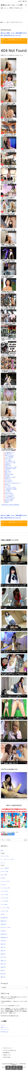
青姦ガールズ (7, 478)
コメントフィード (5, 1029)
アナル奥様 (7, 490)
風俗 (3, 970)
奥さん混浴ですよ (8, 481)
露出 (3, 964)
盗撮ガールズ (7, 472)
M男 (2, 850)
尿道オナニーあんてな (9, 455)
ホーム (3, 22)
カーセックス (5, 881)
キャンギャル (5, 888)
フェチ (4, 904)
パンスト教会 (7, 491)
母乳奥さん (7, 484)
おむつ (4, 874)
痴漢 (3, 950)
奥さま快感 (7, 475)
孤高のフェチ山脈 (8, 500)
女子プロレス (5, 927)
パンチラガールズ (8, 480)
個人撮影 (4, 917)
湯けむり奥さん (8, 471)
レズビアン (4, 911)
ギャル (3, 884)
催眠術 (4, 921)
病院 (3, 947)
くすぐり (4, 891)
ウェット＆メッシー (7, 859)
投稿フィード (4, 1027)
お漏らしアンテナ (8, 458)
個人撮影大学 (7, 464)
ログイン (3, 1025)
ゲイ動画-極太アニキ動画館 (11, 488)
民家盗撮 (4, 937)
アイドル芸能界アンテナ (10, 461)
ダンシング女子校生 (9, 499)
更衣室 (4, 934)
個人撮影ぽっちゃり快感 (10, 477)
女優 (3, 924)
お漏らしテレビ (8, 465)
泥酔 (3, 944)
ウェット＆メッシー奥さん (10, 487)
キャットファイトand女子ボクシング (13, 483)
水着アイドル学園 (8, 493)
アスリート (5, 856)
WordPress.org (4, 1031)
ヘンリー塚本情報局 (9, 456)
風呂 (3, 973)
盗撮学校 (7, 502)
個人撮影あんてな (8, 453)
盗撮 (3, 954)
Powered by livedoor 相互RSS (10, 504)
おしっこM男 (7, 459)
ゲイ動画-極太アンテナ (10, 452)
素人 (3, 957)
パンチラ (4, 901)
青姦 (3, 967)
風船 (3, 977)
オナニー (4, 871)
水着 (3, 940)
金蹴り (3, 960)
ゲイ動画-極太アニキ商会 (10, 468)
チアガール (4, 898)
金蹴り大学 (7, 469)
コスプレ (4, 894)
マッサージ (5, 907)
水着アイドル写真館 (9, 474)
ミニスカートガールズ (9, 494)
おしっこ (3, 862)
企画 (3, 914)
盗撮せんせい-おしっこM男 (10, 467)
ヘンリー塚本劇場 (8, 496)
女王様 (3, 931)
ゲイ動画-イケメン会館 (10, 497)
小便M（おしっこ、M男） (10, 462)
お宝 (3, 878)
